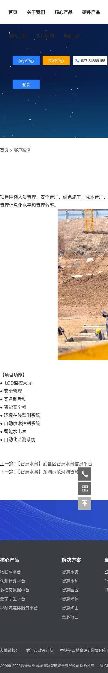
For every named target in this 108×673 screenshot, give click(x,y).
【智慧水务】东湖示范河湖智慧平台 (53, 471)
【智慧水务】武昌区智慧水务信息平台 (55, 463)
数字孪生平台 (12, 598)
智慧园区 (70, 590)
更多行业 (70, 616)
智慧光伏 (70, 598)
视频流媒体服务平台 (19, 607)
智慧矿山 (70, 607)
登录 (26, 84)
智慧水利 (70, 581)
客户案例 (22, 150)
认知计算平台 (12, 581)
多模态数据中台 (14, 590)
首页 (12, 12)
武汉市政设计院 (39, 650)
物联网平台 (10, 572)
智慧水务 (70, 572)
